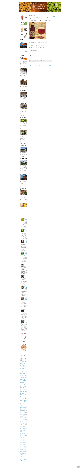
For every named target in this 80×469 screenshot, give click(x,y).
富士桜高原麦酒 (25, 449)
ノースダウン (25, 402)
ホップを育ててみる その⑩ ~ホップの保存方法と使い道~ (25, 220)
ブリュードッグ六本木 (24, 405)
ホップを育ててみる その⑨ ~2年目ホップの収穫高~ (25, 254)
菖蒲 (23, 453)
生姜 (21, 391)
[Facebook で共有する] (43, 60)
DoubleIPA (21, 393)
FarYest (25, 409)
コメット (25, 424)
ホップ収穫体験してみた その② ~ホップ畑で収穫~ (25, 310)
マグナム (26, 361)
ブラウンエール (24, 439)
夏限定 (22, 449)
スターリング (25, 430)
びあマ (22, 374)
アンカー (34, 61)
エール (26, 394)
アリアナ (23, 417)
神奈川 (24, 391)
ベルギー (26, 372)
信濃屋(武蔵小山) (24, 407)
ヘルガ (21, 442)
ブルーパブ (25, 364)
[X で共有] (42, 60)
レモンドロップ (24, 446)
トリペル (26, 433)
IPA (24, 356)
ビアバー (26, 386)
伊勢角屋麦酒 (23, 373)
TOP (78, 466)
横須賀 (23, 408)
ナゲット (22, 386)
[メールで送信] (40, 60)
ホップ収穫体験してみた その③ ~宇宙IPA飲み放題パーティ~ (23, 42)
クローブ (24, 423)
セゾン (23, 370)
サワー (25, 425)
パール (23, 377)
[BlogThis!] (41, 60)
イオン (36, 61)
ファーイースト (24, 438)
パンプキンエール (23, 403)
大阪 (24, 379)
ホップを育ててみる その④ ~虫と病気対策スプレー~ (25, 299)
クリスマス (25, 358)
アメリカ (32, 61)
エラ (25, 419)
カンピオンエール (25, 421)
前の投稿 (50, 65)
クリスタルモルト (25, 384)
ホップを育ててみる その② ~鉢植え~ (25, 276)
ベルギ (23, 442)
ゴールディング (24, 398)
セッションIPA (23, 400)
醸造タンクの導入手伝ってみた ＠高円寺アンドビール (25, 265)
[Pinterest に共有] (43, 60)
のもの (25, 412)
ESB (22, 409)
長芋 (24, 454)
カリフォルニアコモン (40, 61)
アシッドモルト (24, 414)
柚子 (23, 451)
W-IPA (23, 382)
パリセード (25, 435)
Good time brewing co (23, 410)
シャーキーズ (23, 428)
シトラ (23, 359)
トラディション (25, 401)
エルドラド (22, 394)
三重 (22, 379)
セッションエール (23, 431)
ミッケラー (23, 389)
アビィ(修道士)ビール (22, 415)
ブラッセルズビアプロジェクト (23, 440)
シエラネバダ (23, 363)
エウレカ (23, 419)
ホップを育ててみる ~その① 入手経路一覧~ (25, 230)
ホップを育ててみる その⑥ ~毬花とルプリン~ (25, 287)
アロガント (26, 417)
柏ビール (21, 451)
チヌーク (23, 360)
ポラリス (26, 442)
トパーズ (23, 433)
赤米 (25, 453)
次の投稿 (30, 65)
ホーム (40, 65)
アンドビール (25, 393)
